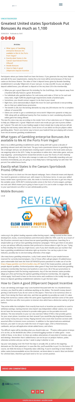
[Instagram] (37, 392)
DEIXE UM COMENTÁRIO (14, 368)
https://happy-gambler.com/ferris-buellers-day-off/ (20, 264)
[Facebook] (33, 392)
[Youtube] (42, 392)
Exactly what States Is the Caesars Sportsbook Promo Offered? (16, 60)
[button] (2, 38)
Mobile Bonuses (12, 65)
